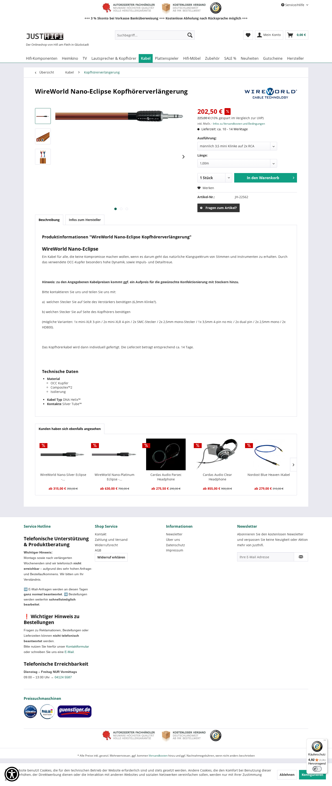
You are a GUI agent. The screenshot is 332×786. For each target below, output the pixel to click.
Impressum (174, 550)
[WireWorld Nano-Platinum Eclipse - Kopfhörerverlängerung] (114, 454)
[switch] (317, 769)
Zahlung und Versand (111, 539)
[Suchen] (190, 35)
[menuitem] (155, 35)
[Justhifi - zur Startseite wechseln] (45, 36)
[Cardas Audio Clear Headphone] (217, 454)
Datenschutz (175, 545)
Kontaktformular (77, 646)
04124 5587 (63, 677)
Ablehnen (287, 774)
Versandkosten (158, 756)
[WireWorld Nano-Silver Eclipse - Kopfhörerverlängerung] (63, 454)
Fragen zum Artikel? (221, 208)
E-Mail (69, 652)
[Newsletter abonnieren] (301, 556)
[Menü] (324, 741)
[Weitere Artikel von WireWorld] (271, 96)
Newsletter (174, 534)
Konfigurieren (312, 774)
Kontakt (100, 534)
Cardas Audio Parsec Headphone (166, 477)
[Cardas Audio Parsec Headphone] (166, 454)
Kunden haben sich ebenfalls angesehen (70, 429)
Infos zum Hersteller (85, 220)
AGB (98, 550)
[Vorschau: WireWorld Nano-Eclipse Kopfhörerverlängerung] (43, 116)
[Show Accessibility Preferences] (12, 774)
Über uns (173, 539)
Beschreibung (49, 220)
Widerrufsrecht (106, 545)
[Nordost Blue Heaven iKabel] (268, 454)
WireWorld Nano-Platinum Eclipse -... (114, 477)
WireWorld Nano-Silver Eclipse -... (63, 477)
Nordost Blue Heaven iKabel (269, 475)
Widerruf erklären (111, 557)
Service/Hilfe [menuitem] (294, 5)
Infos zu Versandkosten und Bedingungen (239, 124)
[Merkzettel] (248, 35)
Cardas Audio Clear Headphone (217, 477)
